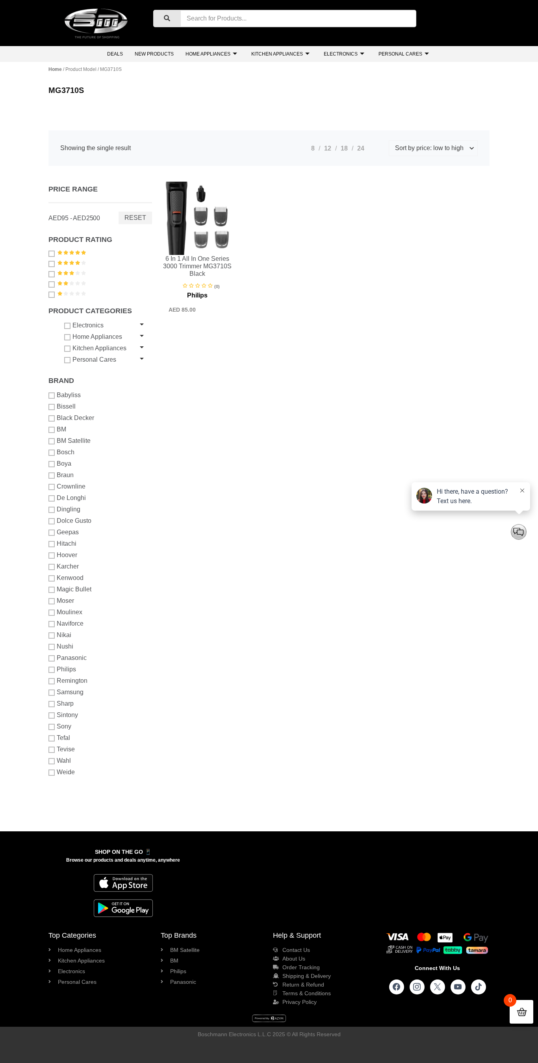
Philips (66, 669)
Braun (65, 475)
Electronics (341, 54)
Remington (72, 680)
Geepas (68, 532)
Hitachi (66, 543)
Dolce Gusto (74, 520)
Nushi (65, 646)
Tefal (63, 737)
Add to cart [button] (179, 253)
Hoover (67, 555)
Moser (65, 600)
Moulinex (69, 612)
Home (55, 69)
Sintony (67, 715)
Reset (135, 217)
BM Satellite (74, 440)
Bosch (65, 452)
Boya (64, 463)
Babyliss (69, 395)
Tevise (66, 749)
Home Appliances (208, 54)
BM (61, 429)
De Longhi (71, 497)
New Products (154, 54)
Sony (64, 726)
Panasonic (72, 657)
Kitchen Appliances (277, 54)
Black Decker (75, 417)
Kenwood (70, 577)
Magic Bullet (74, 589)
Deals (115, 54)
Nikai (64, 635)
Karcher (68, 566)
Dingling (68, 509)
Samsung (70, 692)
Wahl (64, 760)
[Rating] (52, 253)
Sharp (65, 703)
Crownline (71, 486)
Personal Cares (400, 54)
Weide (66, 772)
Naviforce (70, 623)
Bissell (66, 406)
